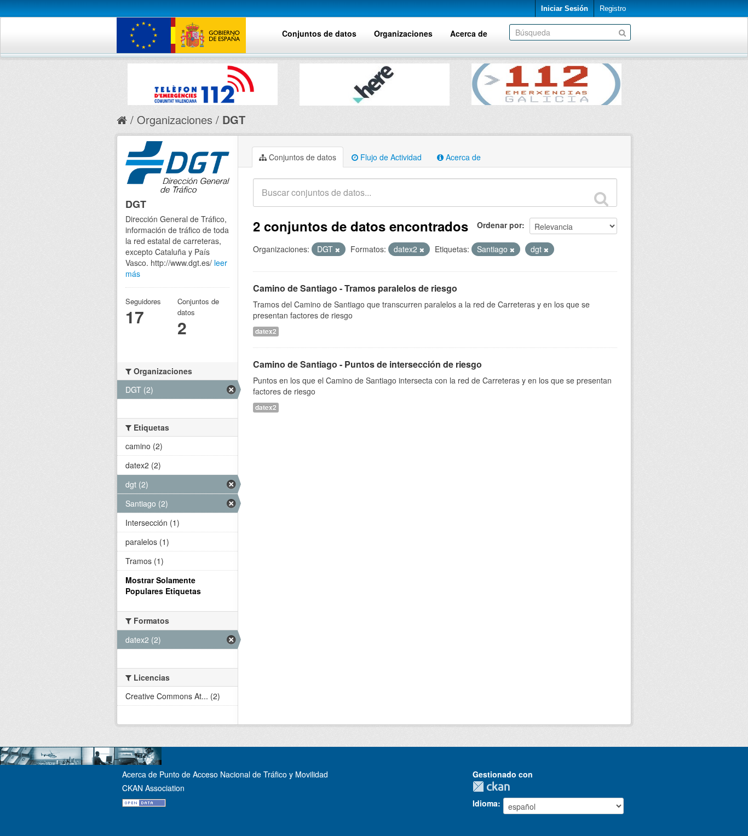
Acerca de (468, 33)
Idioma (485, 803)
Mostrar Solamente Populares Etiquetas (163, 585)
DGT (233, 119)
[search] (601, 198)
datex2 (266, 331)
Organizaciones (403, 33)
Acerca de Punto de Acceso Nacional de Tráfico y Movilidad (225, 774)
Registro (613, 8)
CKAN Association (153, 787)
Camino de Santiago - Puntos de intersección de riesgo (367, 364)
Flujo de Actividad (390, 157)
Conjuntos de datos (319, 33)
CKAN (494, 786)
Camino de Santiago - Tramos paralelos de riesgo (355, 288)
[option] (203, 81)
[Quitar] (337, 249)
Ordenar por (499, 224)
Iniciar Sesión (564, 8)
